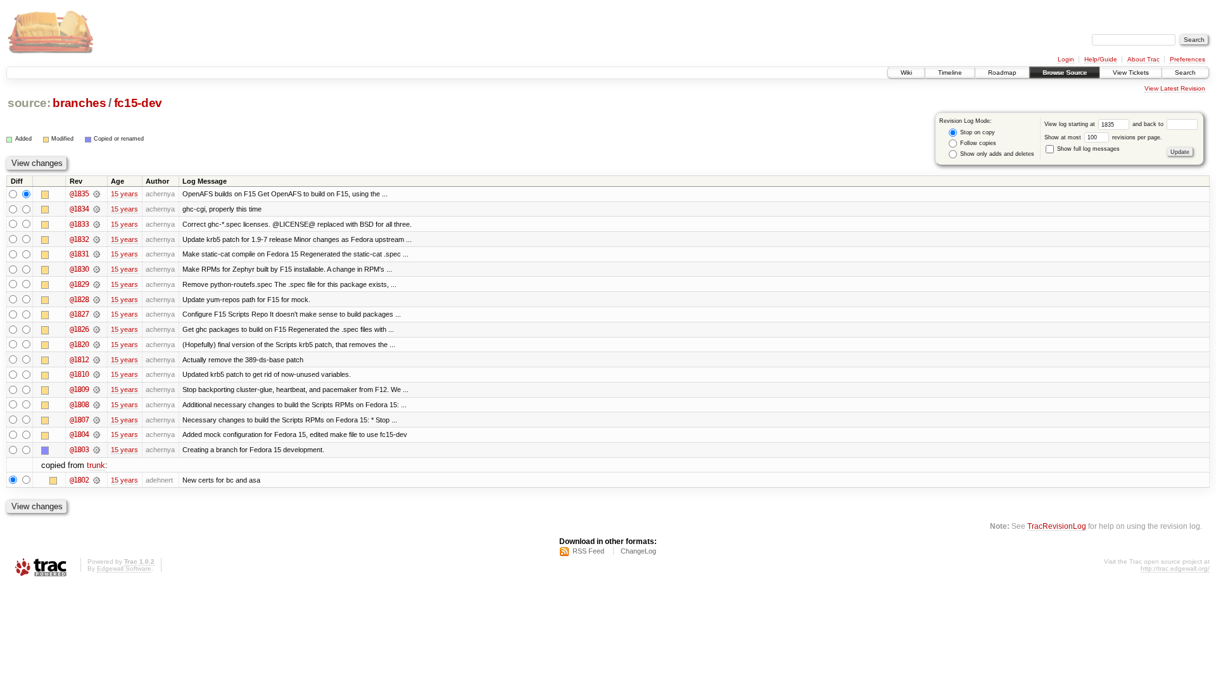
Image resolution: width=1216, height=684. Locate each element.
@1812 (79, 359)
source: (29, 103)
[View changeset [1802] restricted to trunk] (96, 480)
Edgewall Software (124, 568)
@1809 (79, 389)
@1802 (79, 480)
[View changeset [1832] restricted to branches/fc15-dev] (96, 239)
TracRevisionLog (1056, 526)
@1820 (79, 344)
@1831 (79, 254)
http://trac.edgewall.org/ (1175, 568)
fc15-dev (138, 103)
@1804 (79, 434)
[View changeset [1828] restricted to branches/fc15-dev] (96, 299)
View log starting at (1070, 124)
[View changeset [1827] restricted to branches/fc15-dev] (96, 314)
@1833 (79, 224)
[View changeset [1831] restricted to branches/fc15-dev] (96, 254)
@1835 (79, 193)
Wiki (906, 72)
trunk (96, 465)
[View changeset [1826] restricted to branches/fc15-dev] (96, 329)
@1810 (79, 374)
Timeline (950, 72)
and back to (1148, 124)
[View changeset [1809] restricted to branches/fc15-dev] (96, 389)
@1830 (79, 269)
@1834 (79, 209)
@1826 (79, 329)
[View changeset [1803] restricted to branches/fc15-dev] (96, 449)
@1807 (79, 419)
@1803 (79, 449)
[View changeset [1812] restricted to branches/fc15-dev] (96, 359)
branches (79, 103)
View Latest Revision (1174, 88)
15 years (124, 194)
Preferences (1187, 59)
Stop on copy (976, 132)
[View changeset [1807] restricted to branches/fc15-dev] (96, 419)
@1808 (79, 404)
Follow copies (977, 143)
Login (1066, 59)
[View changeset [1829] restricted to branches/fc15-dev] (96, 284)
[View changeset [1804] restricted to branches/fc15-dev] (96, 434)
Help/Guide (1100, 59)
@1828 (79, 299)
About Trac (1143, 59)
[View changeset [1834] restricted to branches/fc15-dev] (96, 209)
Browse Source (1064, 72)
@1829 (79, 284)
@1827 (79, 314)
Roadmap (1002, 72)
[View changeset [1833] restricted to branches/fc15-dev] (96, 224)
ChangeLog (638, 551)
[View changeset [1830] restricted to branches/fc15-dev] (96, 269)
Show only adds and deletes (996, 154)
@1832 (79, 239)
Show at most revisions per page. (1103, 137)
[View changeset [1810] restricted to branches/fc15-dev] (96, 374)
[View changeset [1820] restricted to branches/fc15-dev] (96, 344)
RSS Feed (588, 551)
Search (1185, 72)
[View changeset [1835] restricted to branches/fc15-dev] (96, 193)
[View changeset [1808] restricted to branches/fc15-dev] (96, 404)
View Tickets (1131, 72)
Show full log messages (1087, 149)
